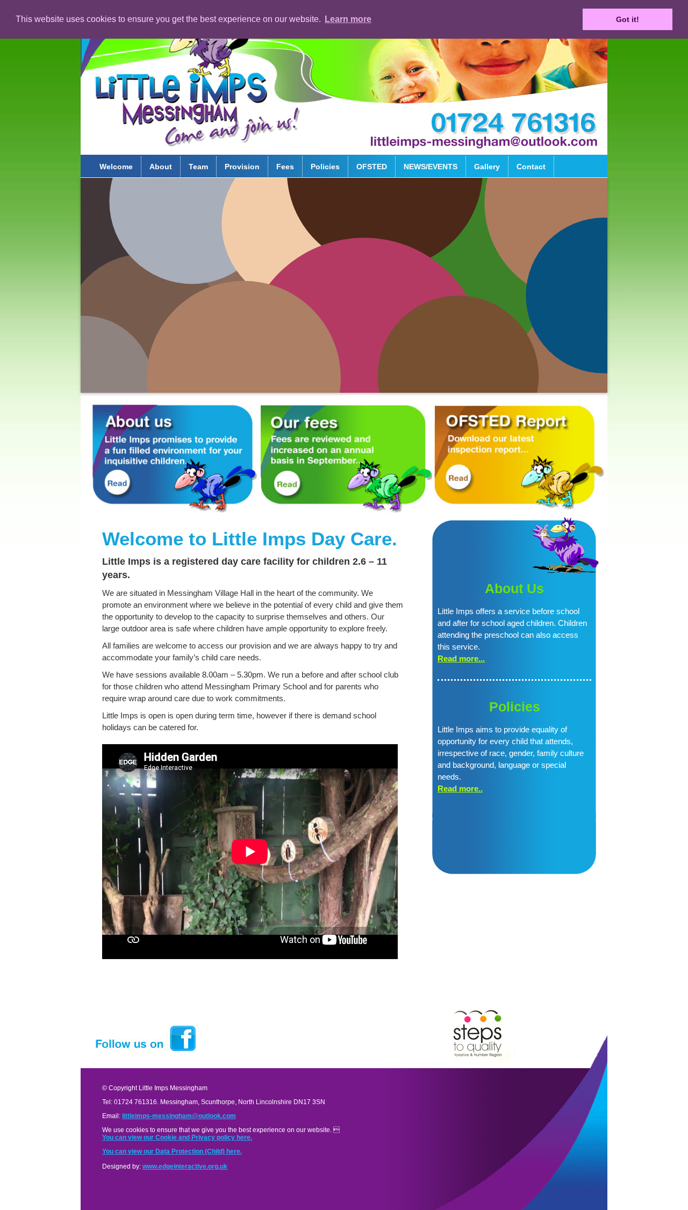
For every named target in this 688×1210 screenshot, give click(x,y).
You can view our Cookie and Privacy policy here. (177, 1137)
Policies (325, 166)
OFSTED (371, 166)
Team (198, 166)
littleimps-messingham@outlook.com (179, 1116)
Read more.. (460, 788)
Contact (531, 166)
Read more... (461, 658)
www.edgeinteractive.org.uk (184, 1166)
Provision (242, 166)
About (160, 166)
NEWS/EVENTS (430, 166)
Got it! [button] (627, 19)
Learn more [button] (348, 19)
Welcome (116, 166)
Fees (285, 166)
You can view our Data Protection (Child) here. (172, 1151)
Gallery (487, 166)
